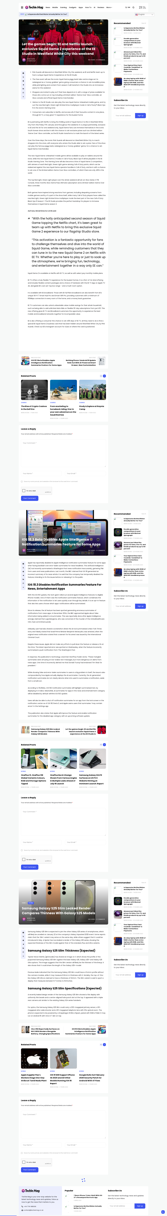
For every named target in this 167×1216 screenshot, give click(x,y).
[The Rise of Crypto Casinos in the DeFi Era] (34, 390)
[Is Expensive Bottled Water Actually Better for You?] (118, 31)
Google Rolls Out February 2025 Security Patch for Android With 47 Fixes (91, 1078)
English (141, 14)
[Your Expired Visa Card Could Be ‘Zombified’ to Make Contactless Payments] (118, 68)
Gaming (31, 39)
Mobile (31, 534)
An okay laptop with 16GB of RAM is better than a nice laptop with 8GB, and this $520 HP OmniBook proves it (135, 83)
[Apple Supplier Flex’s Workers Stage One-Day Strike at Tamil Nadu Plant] (34, 1058)
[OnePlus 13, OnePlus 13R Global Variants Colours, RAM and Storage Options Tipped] (34, 759)
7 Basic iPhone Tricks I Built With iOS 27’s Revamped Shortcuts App (54, 14)
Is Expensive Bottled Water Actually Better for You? (134, 29)
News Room (31, 59)
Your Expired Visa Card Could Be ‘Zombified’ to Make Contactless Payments (133, 68)
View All (143, 23)
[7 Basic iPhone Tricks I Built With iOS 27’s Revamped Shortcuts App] (26, 14)
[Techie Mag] (33, 7)
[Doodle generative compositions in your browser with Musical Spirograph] (118, 42)
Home (24, 39)
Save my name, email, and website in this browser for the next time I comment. (51, 481)
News (22, 14)
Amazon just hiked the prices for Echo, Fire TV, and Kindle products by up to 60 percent (135, 55)
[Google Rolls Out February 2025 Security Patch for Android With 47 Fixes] (92, 1058)
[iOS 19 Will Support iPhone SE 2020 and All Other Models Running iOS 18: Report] (63, 1058)
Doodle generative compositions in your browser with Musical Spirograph (132, 42)
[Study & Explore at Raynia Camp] (92, 390)
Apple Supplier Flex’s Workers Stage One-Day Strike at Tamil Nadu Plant (34, 1078)
